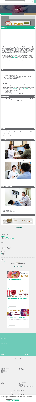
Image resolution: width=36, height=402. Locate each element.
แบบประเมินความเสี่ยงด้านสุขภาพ (5, 375)
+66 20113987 (12, 238)
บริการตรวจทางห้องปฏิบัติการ (5, 371)
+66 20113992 (7, 238)
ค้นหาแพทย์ (2, 367)
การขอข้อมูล (20, 368)
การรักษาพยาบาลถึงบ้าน (4, 373)
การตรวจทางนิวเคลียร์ (13, 89)
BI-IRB (2, 372)
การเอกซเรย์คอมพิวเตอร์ (14, 88)
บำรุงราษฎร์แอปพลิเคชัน (22, 382)
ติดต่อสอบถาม (3, 366)
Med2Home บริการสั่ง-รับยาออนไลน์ (6, 374)
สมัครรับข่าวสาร (3, 370)
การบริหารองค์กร (21, 367)
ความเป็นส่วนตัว (13, 390)
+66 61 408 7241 (8, 237)
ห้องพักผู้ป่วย (21, 384)
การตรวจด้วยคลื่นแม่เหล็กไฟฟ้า (25, 88)
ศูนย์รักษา (20, 383)
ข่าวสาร (2, 382)
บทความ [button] (2, 379)
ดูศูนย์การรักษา (3, 369)
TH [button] (32, 1)
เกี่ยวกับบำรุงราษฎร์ (21, 381)
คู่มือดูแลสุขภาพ (3, 383)
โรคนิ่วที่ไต (4, 99)
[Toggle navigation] (35, 1)
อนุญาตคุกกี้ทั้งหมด (15, 400)
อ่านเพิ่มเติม (9, 288)
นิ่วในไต (18, 90)
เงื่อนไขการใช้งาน (18, 390)
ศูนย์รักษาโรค (5, 3)
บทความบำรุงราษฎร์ (3, 381)
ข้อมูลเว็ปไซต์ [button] (20, 379)
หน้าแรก (2, 3)
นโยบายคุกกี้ (22, 390)
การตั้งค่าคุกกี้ (9, 400)
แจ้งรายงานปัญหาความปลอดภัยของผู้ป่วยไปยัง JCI (26, 386)
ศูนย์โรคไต (10, 3)
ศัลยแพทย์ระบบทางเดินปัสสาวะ (15, 46)
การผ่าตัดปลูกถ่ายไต (14, 57)
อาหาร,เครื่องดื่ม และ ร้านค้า (22, 385)
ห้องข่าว (20, 366)
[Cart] (30, 1)
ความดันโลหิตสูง (24, 98)
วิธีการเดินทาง (26, 354)
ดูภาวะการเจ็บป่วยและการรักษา (5, 368)
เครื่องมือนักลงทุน (21, 369)
